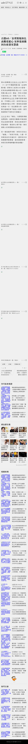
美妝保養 (22, 7)
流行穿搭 (15, 7)
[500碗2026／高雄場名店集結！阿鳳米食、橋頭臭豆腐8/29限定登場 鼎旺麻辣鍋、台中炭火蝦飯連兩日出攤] (6, 595)
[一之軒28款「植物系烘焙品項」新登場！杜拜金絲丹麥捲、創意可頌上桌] (6, 536)
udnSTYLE (4, 34)
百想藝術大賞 (17, 364)
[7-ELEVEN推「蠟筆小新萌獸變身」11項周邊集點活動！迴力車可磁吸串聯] (6, 620)
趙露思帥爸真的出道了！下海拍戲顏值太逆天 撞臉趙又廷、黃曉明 (19, 700)
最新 (2, 7)
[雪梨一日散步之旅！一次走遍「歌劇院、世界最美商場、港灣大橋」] (6, 494)
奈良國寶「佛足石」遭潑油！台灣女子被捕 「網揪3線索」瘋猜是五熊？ (19, 693)
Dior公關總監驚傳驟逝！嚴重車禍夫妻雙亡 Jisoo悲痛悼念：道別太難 (20, 735)
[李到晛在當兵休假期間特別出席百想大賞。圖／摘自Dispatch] (14, 290)
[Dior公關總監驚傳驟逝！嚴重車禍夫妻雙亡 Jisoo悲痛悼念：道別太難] (6, 734)
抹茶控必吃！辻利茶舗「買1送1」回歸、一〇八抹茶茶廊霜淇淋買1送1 (19, 554)
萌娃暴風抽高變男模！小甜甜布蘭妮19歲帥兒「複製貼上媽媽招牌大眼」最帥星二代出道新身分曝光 (19, 391)
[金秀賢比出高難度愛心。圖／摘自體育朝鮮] (14, 205)
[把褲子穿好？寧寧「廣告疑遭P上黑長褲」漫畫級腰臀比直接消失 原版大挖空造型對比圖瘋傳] (6, 406)
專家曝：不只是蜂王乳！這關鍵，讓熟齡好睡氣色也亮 (4, 435)
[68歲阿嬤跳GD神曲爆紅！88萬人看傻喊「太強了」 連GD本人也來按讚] (6, 717)
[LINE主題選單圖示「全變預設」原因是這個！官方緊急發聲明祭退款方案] (6, 511)
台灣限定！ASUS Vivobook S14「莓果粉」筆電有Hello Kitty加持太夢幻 (19, 655)
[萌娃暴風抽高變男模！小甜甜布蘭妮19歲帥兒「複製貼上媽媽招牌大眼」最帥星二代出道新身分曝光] (6, 389)
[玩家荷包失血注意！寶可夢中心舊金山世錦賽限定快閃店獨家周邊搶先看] (6, 519)
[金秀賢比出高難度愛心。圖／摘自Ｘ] (14, 163)
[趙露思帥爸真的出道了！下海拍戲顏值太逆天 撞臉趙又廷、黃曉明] (6, 700)
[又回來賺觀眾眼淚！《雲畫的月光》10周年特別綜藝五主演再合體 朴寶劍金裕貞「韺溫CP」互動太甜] (6, 637)
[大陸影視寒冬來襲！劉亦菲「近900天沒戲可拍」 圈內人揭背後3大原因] (6, 709)
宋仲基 (9, 364)
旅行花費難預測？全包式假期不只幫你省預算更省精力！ (22, 435)
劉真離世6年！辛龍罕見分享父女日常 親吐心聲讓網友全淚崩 (19, 726)
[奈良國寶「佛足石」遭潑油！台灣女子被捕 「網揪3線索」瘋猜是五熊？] (6, 692)
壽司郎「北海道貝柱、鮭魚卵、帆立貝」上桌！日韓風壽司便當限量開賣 (19, 646)
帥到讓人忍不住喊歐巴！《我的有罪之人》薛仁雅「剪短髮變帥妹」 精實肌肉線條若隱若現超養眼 (19, 400)
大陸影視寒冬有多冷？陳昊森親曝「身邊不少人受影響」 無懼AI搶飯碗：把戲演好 (19, 416)
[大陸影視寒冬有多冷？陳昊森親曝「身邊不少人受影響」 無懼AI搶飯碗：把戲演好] (6, 415)
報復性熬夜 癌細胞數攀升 (4, 460)
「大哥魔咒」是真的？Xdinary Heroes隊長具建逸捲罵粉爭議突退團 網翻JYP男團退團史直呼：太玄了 (14, 435)
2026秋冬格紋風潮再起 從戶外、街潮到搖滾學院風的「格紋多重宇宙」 (19, 579)
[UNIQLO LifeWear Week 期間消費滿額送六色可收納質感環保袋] (6, 603)
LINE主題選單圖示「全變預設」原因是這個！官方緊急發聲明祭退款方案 (19, 512)
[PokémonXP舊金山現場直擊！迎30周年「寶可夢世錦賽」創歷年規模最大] (6, 662)
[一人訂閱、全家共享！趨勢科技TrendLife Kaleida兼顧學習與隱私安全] (6, 629)
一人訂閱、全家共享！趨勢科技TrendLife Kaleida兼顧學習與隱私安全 (19, 630)
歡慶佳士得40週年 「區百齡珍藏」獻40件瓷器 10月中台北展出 (19, 561)
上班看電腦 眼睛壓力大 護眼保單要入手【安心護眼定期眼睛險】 (4, 447)
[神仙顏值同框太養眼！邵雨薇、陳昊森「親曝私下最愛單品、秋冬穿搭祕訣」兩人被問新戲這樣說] (6, 671)
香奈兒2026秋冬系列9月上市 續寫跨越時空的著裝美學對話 (19, 545)
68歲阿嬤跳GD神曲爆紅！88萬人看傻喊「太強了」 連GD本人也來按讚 (19, 718)
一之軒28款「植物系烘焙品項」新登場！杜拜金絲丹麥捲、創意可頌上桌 (19, 537)
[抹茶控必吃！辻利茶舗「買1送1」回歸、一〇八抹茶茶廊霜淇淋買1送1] (6, 553)
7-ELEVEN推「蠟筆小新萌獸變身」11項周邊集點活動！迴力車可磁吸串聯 (19, 621)
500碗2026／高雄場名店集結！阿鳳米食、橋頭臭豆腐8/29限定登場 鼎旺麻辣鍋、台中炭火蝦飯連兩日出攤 (20, 597)
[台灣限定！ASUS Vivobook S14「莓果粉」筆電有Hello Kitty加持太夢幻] (6, 654)
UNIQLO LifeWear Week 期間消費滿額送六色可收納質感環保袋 (19, 603)
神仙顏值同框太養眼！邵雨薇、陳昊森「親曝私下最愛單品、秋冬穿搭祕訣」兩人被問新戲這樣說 (19, 673)
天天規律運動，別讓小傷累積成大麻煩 (22, 447)
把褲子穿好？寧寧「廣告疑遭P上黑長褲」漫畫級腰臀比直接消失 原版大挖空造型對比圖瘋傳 (19, 408)
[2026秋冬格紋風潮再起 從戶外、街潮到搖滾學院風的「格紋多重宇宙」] (6, 578)
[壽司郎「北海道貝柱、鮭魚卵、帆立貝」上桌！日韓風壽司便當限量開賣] (6, 645)
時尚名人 (8, 7)
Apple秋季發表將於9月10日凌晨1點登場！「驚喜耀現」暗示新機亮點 (19, 529)
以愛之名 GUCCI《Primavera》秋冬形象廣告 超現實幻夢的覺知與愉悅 (19, 588)
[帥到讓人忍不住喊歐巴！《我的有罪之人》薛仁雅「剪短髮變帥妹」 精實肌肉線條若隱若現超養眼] (6, 398)
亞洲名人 (17, 34)
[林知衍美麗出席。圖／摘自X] (14, 338)
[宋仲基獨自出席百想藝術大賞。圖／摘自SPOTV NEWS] (14, 247)
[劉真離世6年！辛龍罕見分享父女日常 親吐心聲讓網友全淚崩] (6, 726)
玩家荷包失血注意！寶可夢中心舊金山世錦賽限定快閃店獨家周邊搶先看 (19, 520)
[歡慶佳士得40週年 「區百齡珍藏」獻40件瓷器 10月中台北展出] (6, 561)
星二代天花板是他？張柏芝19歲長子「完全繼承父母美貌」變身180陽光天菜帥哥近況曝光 (14, 460)
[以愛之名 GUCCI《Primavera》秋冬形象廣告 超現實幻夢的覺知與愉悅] (6, 587)
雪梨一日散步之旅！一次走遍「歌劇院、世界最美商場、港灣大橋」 (19, 494)
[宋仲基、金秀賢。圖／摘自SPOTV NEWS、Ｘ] (14, 63)
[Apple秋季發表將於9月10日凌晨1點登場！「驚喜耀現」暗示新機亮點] (6, 528)
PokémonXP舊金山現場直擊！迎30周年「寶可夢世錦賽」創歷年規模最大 (19, 663)
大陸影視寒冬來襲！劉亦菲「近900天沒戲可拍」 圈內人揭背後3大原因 (19, 710)
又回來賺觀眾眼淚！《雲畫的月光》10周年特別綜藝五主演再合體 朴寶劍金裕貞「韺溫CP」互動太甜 (19, 639)
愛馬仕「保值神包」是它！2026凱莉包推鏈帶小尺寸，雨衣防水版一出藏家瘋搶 (22, 460)
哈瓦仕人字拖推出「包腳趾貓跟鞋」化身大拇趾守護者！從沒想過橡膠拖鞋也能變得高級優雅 (14, 447)
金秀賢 (3, 364)
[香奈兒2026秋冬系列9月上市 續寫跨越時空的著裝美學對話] (6, 545)
